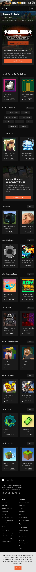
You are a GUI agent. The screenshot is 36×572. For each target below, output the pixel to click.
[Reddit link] (19, 493)
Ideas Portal (22, 505)
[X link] (16, 493)
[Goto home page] (6, 8)
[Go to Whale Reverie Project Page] (10, 289)
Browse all (30, 108)
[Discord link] (13, 493)
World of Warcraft (7, 508)
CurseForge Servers (24, 520)
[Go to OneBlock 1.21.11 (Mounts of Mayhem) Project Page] (28, 459)
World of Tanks (6, 523)
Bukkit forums (23, 517)
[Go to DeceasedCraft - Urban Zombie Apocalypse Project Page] (28, 391)
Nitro (20, 548)
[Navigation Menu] (2, 8)
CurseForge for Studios (25, 543)
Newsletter (22, 511)
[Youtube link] (9, 493)
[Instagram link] (3, 493)
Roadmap (21, 514)
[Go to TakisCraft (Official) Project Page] (28, 256)
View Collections (18, 197)
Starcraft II (5, 514)
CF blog (21, 508)
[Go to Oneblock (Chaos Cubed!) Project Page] (10, 459)
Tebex (20, 546)
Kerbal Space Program (8, 517)
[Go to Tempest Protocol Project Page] (28, 149)
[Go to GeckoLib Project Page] (10, 425)
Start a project (5, 530)
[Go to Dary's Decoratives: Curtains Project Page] (28, 89)
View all (30, 206)
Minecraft (4, 505)
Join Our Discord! (24, 502)
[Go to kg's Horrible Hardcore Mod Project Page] (28, 222)
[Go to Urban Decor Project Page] (10, 89)
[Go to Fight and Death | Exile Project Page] (10, 323)
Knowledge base (23, 527)
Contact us (22, 533)
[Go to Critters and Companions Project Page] (10, 149)
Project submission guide (8, 533)
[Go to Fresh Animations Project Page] (10, 357)
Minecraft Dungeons (7, 520)
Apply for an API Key (7, 538)
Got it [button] (18, 568)
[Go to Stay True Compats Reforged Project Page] (28, 289)
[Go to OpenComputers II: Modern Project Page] (10, 222)
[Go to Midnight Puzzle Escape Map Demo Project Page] (28, 323)
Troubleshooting (23, 530)
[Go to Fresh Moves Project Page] (28, 357)
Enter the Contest (18, 61)
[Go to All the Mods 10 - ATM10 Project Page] (10, 391)
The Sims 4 (5, 511)
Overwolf (21, 540)
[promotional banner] (18, 3)
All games (4, 502)
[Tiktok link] (6, 493)
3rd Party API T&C (7, 541)
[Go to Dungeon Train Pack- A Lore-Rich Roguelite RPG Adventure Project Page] (10, 256)
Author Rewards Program (8, 536)
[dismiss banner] (33, 2)
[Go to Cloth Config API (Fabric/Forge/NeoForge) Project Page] (28, 425)
